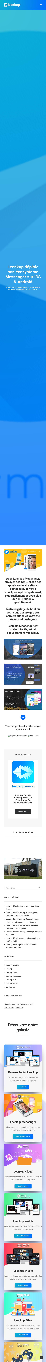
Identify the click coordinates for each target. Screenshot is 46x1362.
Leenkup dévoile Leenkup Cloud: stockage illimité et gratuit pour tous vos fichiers (23, 800)
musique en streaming (25, 1004)
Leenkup (9, 969)
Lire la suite (23, 811)
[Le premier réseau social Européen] (23, 1056)
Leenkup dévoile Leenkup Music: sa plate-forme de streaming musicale (22, 914)
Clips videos (9, 1007)
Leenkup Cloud (11, 972)
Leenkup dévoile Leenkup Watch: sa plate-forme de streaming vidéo (22, 926)
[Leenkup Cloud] (23, 1155)
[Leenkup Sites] (23, 1303)
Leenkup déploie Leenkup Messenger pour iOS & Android (24, 933)
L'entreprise (20, 289)
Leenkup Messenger (13, 976)
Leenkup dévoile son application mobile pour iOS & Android (23, 939)
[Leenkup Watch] (23, 1204)
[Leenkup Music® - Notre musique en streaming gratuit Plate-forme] (23, 1254)
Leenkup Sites (23, 1335)
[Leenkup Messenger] (23, 1105)
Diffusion (19, 1007)
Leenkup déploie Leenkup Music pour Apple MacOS (22, 907)
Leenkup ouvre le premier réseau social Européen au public (21, 946)
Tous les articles (27, 287)
